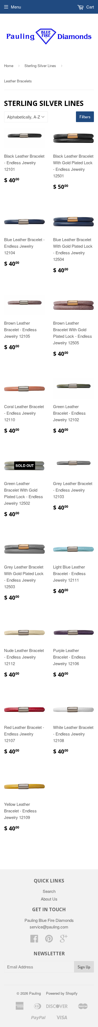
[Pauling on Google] (64, 940)
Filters (84, 116)
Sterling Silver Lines (40, 65)
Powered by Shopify (62, 993)
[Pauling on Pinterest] (49, 940)
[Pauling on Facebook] (34, 940)
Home (8, 65)
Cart (89, 7)
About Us (49, 899)
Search (49, 891)
